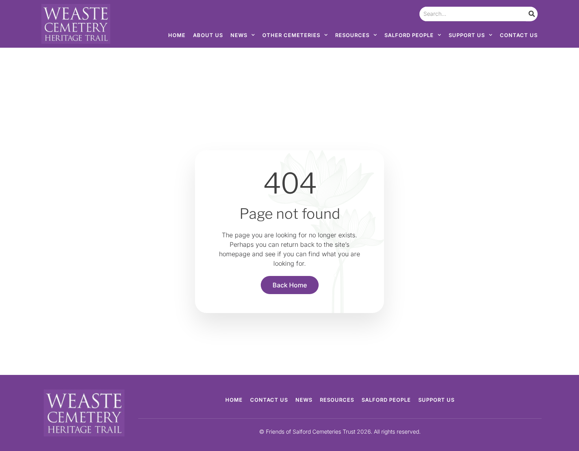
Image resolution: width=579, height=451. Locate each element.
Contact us (519, 35)
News (238, 35)
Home (177, 35)
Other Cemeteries (291, 35)
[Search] (532, 14)
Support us (467, 35)
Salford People (409, 35)
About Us (208, 35)
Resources (352, 35)
